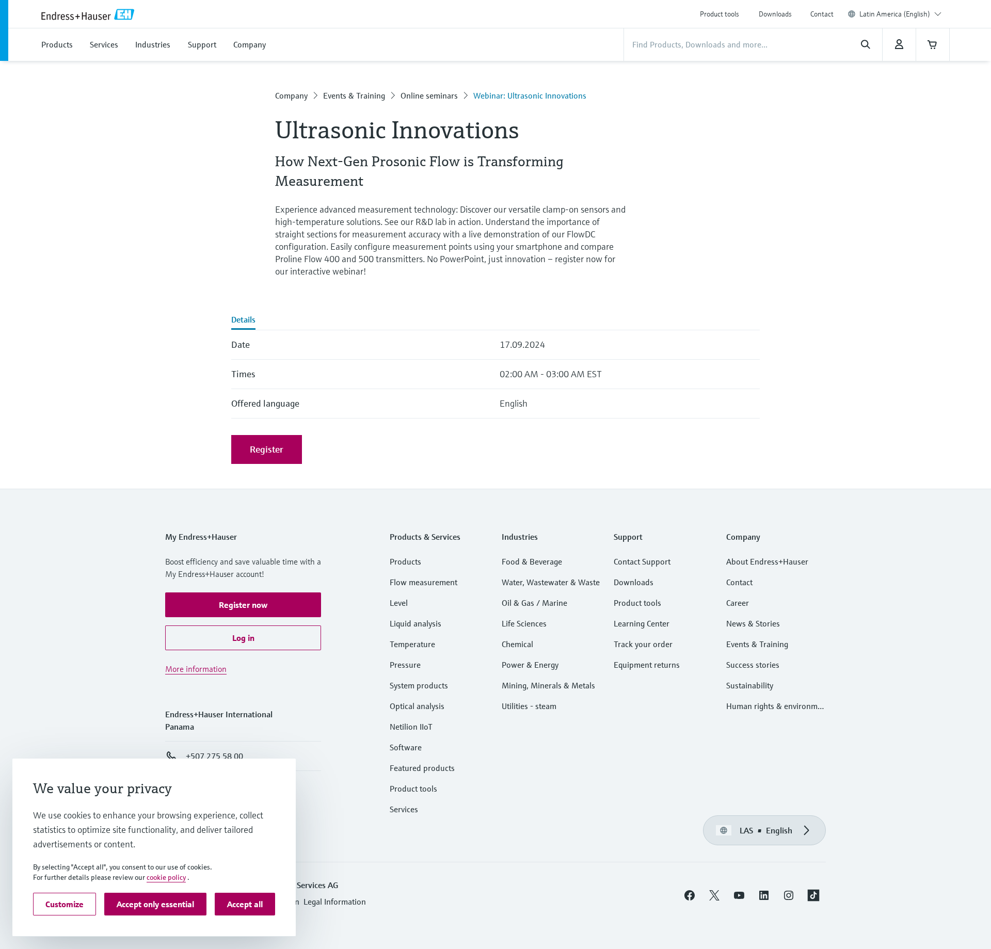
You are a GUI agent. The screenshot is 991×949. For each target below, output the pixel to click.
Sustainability (749, 685)
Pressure (405, 665)
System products (419, 685)
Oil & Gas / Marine (534, 603)
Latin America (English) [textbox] (894, 14)
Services (404, 809)
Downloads (775, 14)
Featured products (422, 768)
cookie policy (166, 877)
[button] (243, 604)
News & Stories (753, 623)
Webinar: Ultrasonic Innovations (529, 95)
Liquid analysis (415, 623)
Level (399, 603)
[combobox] (900, 14)
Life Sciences (524, 623)
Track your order (643, 644)
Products (405, 561)
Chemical (517, 644)
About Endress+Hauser (767, 561)
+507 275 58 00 (214, 756)
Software (406, 747)
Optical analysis (417, 706)
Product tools (719, 14)
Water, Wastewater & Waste (551, 582)
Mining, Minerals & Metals (548, 685)
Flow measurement (423, 582)
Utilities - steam (529, 706)
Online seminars (429, 95)
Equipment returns (647, 665)
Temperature (412, 644)
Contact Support (642, 561)
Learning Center (641, 623)
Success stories (752, 665)
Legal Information (334, 901)
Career (737, 603)
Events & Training (354, 95)
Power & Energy (530, 665)
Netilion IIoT (411, 726)
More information (196, 669)
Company (291, 95)
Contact (822, 14)
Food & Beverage (532, 561)
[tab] (243, 320)
